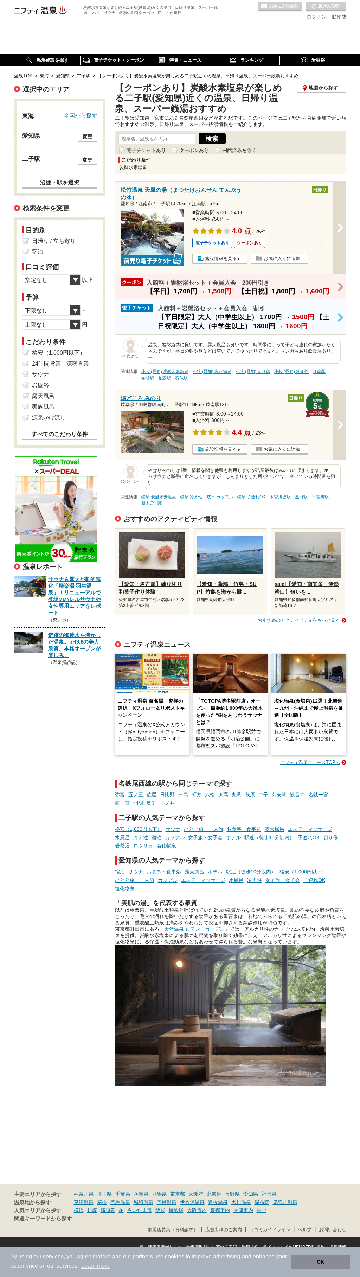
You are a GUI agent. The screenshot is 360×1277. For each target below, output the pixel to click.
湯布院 (262, 1202)
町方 (196, 794)
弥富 (120, 794)
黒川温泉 (241, 1202)
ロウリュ (143, 845)
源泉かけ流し (49, 418)
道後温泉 (218, 1202)
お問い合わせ (332, 1229)
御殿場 (176, 1210)
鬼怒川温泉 (285, 1202)
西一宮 (122, 803)
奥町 (151, 803)
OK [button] (320, 1262)
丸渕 (237, 794)
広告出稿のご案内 (223, 1229)
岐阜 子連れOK (251, 496)
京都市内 (220, 1210)
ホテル (233, 837)
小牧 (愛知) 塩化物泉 (212, 371)
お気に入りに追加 (282, 258)
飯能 (160, 1210)
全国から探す (80, 115)
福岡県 (269, 1194)
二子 (263, 794)
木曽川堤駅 (280, 496)
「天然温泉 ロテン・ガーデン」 (194, 929)
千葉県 (122, 1194)
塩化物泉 (166, 845)
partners (143, 1256)
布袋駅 (147, 377)
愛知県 (250, 1194)
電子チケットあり (146, 150)
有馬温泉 (120, 1202)
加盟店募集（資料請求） (173, 1229)
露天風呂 (274, 829)
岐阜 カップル (220, 496)
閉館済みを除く (239, 150)
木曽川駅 (320, 496)
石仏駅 (181, 377)
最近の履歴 (326, 7)
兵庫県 (141, 1194)
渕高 (223, 794)
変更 (87, 136)
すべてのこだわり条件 (60, 434)
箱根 (102, 1202)
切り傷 (330, 837)
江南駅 (319, 371)
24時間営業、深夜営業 (60, 364)
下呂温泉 (166, 1202)
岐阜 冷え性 (191, 496)
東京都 (177, 1194)
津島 (183, 794)
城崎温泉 (143, 1202)
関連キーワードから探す (43, 1218)
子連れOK (309, 837)
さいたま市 (139, 1210)
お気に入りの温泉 (280, 7)
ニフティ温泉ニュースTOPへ (310, 762)
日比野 (167, 794)
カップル (175, 837)
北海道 (214, 1194)
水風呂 (122, 837)
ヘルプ (304, 1229)
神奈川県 (84, 1194)
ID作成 (339, 17)
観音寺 (297, 794)
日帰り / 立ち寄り (54, 241)
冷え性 (140, 837)
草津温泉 (84, 1202)
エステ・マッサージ (310, 829)
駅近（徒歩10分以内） (269, 837)
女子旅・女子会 (205, 837)
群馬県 (159, 1194)
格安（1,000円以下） (138, 829)
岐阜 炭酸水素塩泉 (158, 496)
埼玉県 (104, 1194)
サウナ (173, 829)
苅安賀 (279, 794)
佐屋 (151, 794)
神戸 (261, 1210)
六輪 (210, 794)
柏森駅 (164, 377)
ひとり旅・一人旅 (203, 829)
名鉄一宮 (318, 794)
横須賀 (108, 1210)
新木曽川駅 (151, 503)
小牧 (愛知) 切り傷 (253, 371)
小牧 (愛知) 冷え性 (291, 371)
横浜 (79, 1210)
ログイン (316, 17)
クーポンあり (194, 150)
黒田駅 (301, 496)
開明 (138, 803)
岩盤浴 (122, 845)
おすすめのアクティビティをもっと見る (299, 620)
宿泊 (156, 837)
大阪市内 (197, 1210)
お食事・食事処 (244, 829)
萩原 (250, 794)
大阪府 (195, 1194)
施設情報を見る (221, 258)
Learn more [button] (95, 1266)
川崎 (92, 1210)
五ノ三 (135, 794)
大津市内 (243, 1210)
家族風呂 (43, 407)
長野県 (232, 1194)
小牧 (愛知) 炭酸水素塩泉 (164, 371)
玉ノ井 (167, 803)
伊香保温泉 (192, 1202)
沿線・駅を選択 (59, 182)
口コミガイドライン (269, 1229)
